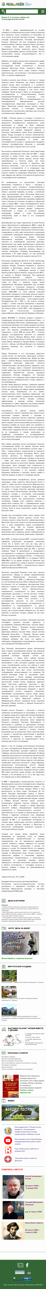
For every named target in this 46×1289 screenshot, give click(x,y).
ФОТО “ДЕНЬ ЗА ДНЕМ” (19, 928)
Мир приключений (7, 1067)
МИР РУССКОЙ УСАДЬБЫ (19, 966)
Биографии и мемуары (8, 1057)
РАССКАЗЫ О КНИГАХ (18, 1053)
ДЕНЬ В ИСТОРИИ (16, 901)
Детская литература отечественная (12, 1061)
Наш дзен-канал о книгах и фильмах (26, 1159)
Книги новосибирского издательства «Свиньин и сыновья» (19, 1063)
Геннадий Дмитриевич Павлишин (34, 1203)
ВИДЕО (11, 1101)
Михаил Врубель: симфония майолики (17, 958)
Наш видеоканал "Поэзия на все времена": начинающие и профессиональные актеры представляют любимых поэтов (28, 1130)
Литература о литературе (9, 1065)
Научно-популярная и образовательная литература (17, 1069)
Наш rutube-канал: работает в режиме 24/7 (27, 1150)
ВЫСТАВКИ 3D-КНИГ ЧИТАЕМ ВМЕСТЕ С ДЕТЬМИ (25, 1029)
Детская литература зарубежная (11, 1059)
